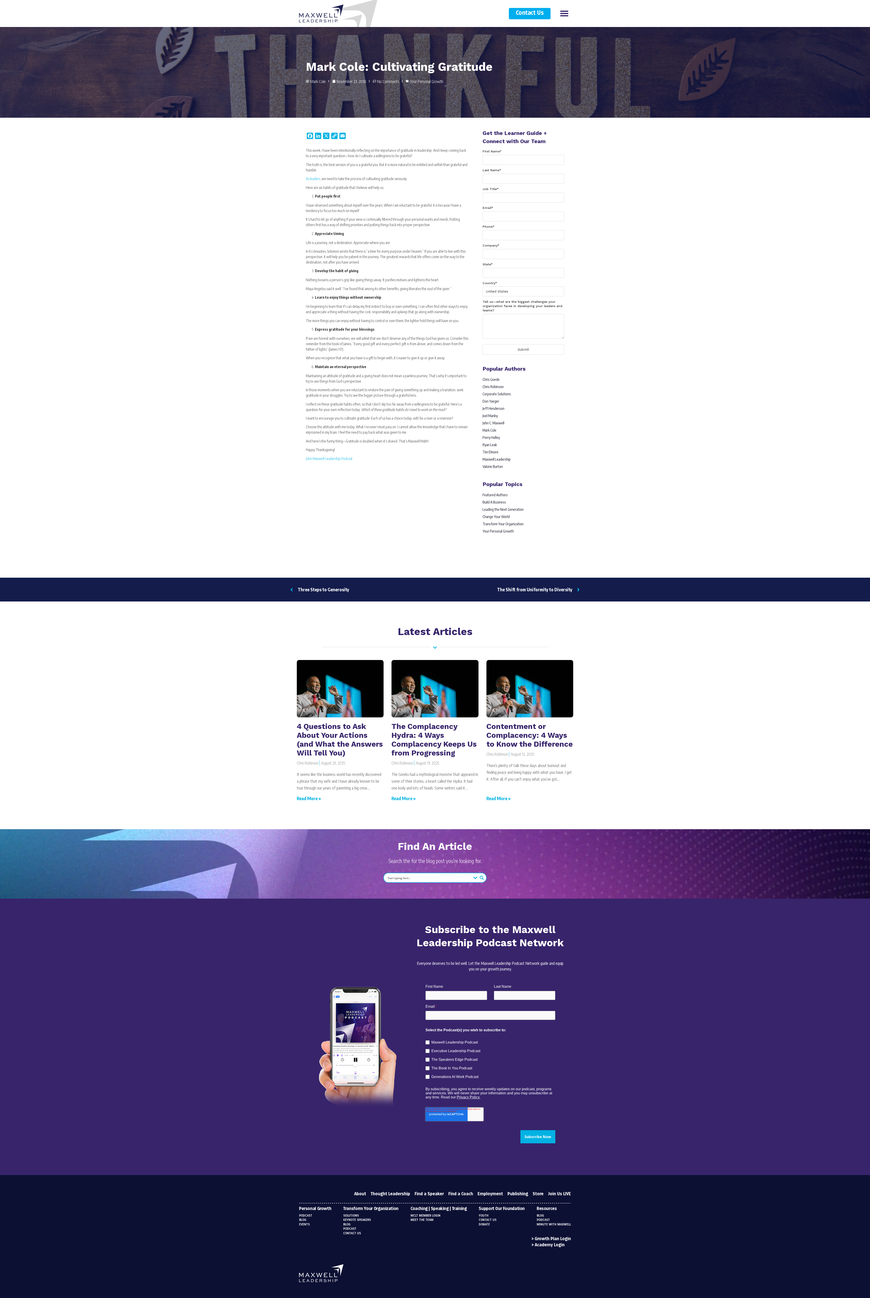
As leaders (313, 178)
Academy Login (550, 1245)
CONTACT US (487, 1220)
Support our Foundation (502, 1209)
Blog (302, 1220)
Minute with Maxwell (554, 1224)
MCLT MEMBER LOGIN (425, 1215)
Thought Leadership (390, 1194)
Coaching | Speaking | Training (439, 1209)
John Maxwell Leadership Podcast (329, 458)
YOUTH (483, 1215)
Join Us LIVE (559, 1194)
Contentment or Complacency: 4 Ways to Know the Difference (529, 735)
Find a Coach (460, 1194)
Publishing (518, 1194)
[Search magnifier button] (481, 878)
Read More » (309, 798)
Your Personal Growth (426, 81)
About (360, 1194)
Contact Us (530, 13)
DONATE (484, 1224)
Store (538, 1194)
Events (304, 1224)
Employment (490, 1194)
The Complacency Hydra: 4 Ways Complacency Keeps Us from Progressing (434, 739)
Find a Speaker (429, 1194)
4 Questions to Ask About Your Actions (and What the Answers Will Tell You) (340, 739)
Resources (547, 1209)
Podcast (305, 1215)
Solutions (351, 1215)
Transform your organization (371, 1209)
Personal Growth (315, 1209)
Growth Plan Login (553, 1239)
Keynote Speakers (357, 1220)
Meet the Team (422, 1220)
